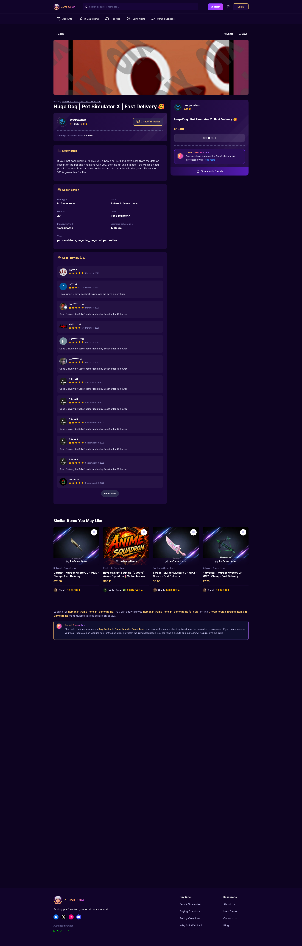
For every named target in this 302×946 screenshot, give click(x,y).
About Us (229, 904)
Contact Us (230, 918)
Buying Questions (190, 911)
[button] (228, 7)
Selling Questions (190, 918)
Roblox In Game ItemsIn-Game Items (90, 611)
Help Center (230, 911)
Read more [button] (209, 159)
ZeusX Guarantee (190, 904)
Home (56, 101)
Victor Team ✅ (117, 590)
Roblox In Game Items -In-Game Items (81, 101)
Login (241, 6)
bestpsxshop (78, 119)
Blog (226, 925)
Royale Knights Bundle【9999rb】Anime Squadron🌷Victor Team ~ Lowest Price (124, 576)
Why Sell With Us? (191, 925)
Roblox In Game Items (64, 568)
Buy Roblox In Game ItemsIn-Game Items (122, 629)
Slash (62, 590)
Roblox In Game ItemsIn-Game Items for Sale (171, 611)
